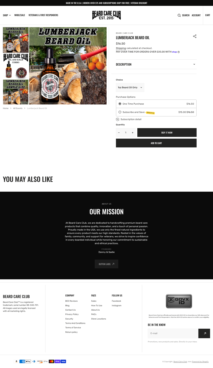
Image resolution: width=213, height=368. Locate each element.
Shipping (121, 48)
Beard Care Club (180, 362)
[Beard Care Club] (106, 15)
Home (5, 108)
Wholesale (19, 15)
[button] (195, 36)
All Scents (17, 108)
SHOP (5, 15)
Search (185, 15)
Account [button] (196, 15)
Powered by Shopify (200, 362)
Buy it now (166, 132)
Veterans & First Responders (43, 15)
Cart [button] (207, 15)
